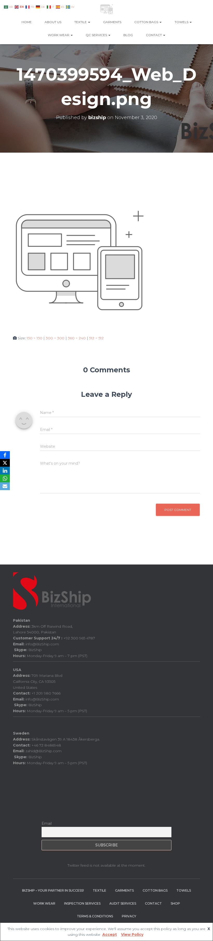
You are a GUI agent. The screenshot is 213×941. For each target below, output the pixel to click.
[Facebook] (5, 455)
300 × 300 (55, 338)
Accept (109, 934)
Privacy (129, 916)
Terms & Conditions (95, 916)
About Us (53, 22)
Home (27, 22)
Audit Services (122, 903)
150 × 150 (34, 338)
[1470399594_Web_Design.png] (79, 260)
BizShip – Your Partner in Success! (53, 890)
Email (47, 823)
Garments (112, 22)
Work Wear (59, 35)
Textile (81, 22)
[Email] (5, 486)
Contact (154, 35)
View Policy (132, 934)
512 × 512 (96, 338)
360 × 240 (77, 338)
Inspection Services (82, 903)
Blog (128, 35)
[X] (5, 463)
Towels (182, 22)
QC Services (97, 35)
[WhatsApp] (5, 478)
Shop (175, 903)
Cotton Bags (146, 22)
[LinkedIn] (5, 471)
